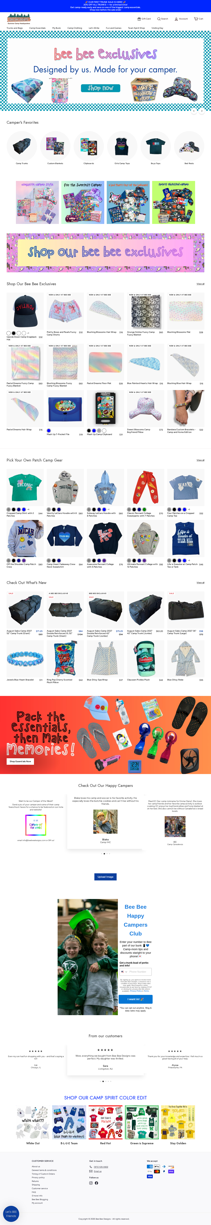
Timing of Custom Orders (43, 1174)
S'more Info (37, 1196)
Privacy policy (38, 1177)
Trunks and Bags (15, 28)
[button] (11, 1214)
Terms (146, 991)
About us (36, 1166)
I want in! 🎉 (136, 999)
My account (37, 1203)
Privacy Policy (136, 991)
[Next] (202, 111)
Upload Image (106, 876)
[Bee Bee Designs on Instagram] (91, 1183)
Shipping (36, 1185)
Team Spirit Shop (136, 28)
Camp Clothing (75, 28)
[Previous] (194, 111)
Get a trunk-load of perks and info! (134, 964)
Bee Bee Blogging (40, 1199)
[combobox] (124, 972)
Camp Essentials (37, 28)
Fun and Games (113, 28)
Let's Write (94, 28)
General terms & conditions (44, 1170)
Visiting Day (157, 28)
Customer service (40, 1188)
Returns (35, 1181)
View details (185, 325)
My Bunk (56, 28)
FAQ (34, 1192)
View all (200, 284)
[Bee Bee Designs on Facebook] (96, 1183)
